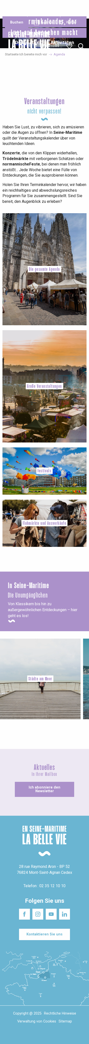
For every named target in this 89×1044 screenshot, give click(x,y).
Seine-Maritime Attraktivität (13, 9)
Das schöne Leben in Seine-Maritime (41, 9)
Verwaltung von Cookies (36, 1021)
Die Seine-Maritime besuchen (71, 9)
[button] (81, 46)
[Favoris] (69, 46)
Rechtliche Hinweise (60, 1013)
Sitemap (65, 1021)
